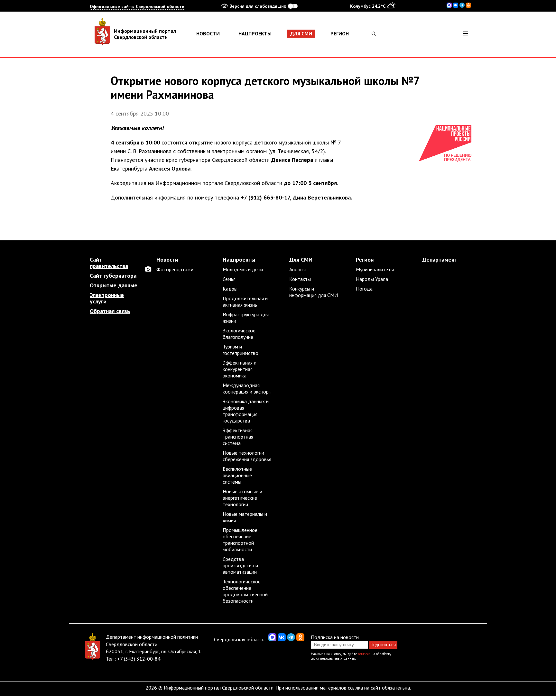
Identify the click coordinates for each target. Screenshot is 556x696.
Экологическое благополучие (239, 333)
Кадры (230, 288)
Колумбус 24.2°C (367, 6)
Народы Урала (372, 279)
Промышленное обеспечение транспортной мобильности (240, 539)
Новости (208, 33)
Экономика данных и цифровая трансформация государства (246, 411)
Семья (229, 279)
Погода (364, 288)
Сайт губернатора (113, 276)
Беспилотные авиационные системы (237, 475)
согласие (364, 654)
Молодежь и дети (243, 269)
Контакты (300, 279)
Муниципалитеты (375, 269)
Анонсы (297, 269)
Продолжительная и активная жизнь (245, 301)
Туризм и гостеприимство (240, 349)
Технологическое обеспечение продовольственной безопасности (245, 591)
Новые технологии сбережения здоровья (247, 456)
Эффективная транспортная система (238, 436)
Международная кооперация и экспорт (247, 388)
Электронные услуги (107, 298)
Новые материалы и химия (245, 517)
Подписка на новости (335, 637)
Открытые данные (113, 285)
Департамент (439, 259)
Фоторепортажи (174, 269)
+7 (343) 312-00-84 (139, 658)
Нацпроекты (255, 33)
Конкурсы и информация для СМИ (313, 291)
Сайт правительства (109, 262)
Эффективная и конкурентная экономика (239, 369)
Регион (339, 33)
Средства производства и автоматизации (240, 565)
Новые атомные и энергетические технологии (242, 497)
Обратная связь (110, 311)
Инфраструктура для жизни (246, 317)
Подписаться (383, 644)
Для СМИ (301, 33)
